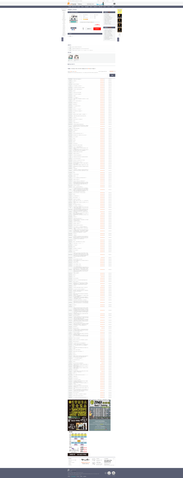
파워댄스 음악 (100, 6)
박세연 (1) (64, 16)
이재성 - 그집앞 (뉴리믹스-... (108, 30)
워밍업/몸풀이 (87, 6)
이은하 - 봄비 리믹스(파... (76, 60)
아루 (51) (64, 21)
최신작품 (69, 6)
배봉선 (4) (64, 18)
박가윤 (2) (64, 15)
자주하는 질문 (98, 462)
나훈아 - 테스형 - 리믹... (70, 60)
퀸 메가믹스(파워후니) (108, 16)
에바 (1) (64, 24)
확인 (112, 75)
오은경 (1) (64, 25)
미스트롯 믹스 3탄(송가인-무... (109, 17)
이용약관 (69, 476)
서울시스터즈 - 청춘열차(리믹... (109, 29)
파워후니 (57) (64, 34)
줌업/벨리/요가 (96, 6)
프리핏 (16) (64, 35)
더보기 (113, 458)
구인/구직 (97, 458)
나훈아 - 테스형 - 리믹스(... (108, 21)
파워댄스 (82, 6)
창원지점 (70, 463)
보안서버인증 (109, 475)
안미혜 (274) (63, 23)
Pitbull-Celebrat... (107, 20)
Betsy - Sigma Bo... (107, 39)
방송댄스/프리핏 (74, 6)
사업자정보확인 (85, 473)
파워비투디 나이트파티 (71, 462)
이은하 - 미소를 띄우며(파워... (108, 31)
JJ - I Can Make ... (107, 15)
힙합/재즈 (91, 6)
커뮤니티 (108, 6)
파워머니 (105, 6)
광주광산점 (70, 461)
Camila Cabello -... (107, 14)
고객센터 (113, 6)
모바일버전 (84, 476)
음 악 (70, 36)
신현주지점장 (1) (64, 19)
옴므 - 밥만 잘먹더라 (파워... (108, 18)
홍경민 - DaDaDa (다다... (108, 19)
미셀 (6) (64, 14)
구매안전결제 (113, 475)
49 (83, 29)
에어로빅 (78, 6)
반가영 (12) (64, 17)
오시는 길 (78, 476)
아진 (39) (64, 22)
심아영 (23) (64, 20)
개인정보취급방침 (73, 476)
